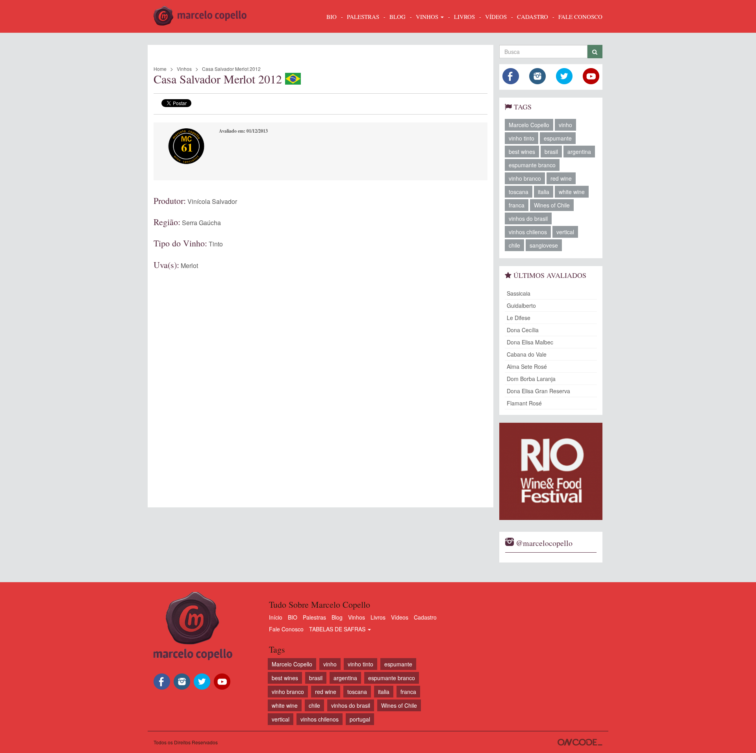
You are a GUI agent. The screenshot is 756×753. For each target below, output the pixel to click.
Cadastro (425, 617)
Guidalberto (521, 305)
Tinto (216, 243)
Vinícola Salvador (212, 201)
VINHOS (428, 16)
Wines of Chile (552, 205)
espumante (558, 138)
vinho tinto (521, 138)
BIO (331, 16)
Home (160, 68)
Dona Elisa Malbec (530, 342)
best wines (522, 151)
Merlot (189, 265)
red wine (561, 178)
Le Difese (518, 318)
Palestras (363, 16)
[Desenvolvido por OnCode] (580, 742)
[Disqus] (320, 379)
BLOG (397, 16)
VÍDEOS (496, 16)
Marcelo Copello (529, 125)
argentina (579, 151)
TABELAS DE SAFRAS (338, 629)
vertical (565, 232)
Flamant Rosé (524, 403)
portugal (360, 719)
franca (516, 205)
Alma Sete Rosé (527, 366)
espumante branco (532, 165)
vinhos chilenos (528, 232)
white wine (572, 192)
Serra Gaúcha (201, 222)
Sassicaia (518, 293)
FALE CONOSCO (580, 16)
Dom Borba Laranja (531, 379)
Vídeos (399, 617)
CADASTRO (532, 16)
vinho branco (525, 178)
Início (275, 617)
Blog (337, 617)
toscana (518, 192)
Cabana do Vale (527, 354)
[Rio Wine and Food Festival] (551, 471)
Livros (378, 617)
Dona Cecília (523, 330)
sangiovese (544, 245)
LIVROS (464, 16)
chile (514, 245)
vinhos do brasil (528, 218)
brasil (551, 151)
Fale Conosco (286, 629)
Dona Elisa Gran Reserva (538, 391)
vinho (565, 125)
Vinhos (184, 68)
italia (543, 192)
